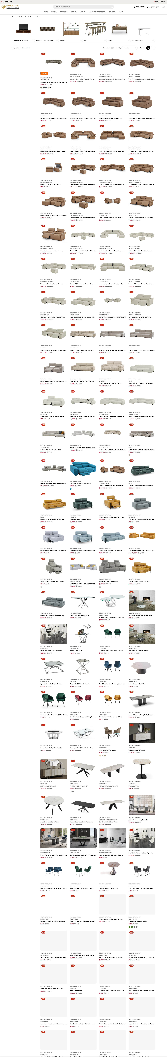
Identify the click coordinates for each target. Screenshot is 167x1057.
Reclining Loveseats (135, 116)
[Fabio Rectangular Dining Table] (83, 600)
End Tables (73, 681)
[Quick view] (65, 56)
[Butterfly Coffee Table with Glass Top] (83, 733)
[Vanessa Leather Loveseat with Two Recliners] (142, 300)
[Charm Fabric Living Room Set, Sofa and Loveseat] (83, 567)
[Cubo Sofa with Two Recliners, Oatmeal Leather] (83, 366)
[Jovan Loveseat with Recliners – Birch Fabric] (53, 400)
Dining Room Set (45, 852)
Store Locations (160, 1)
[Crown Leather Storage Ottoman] (53, 167)
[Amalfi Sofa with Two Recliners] (112, 567)
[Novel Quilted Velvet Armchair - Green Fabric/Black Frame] (132, 927)
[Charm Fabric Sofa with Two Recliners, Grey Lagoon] (53, 600)
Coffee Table (103, 886)
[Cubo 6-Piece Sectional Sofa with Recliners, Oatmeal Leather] (112, 433)
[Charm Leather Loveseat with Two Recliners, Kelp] (83, 502)
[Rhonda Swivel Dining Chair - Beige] (100, 755)
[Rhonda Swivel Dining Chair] (112, 733)
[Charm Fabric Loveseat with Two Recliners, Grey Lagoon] (142, 502)
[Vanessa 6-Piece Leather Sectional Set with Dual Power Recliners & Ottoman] (53, 267)
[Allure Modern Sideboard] (53, 769)
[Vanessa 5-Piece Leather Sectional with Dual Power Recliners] (83, 267)
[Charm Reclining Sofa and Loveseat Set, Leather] (142, 536)
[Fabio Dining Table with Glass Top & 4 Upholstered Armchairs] (112, 838)
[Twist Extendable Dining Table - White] (71, 791)
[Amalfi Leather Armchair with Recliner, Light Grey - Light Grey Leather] (41, 587)
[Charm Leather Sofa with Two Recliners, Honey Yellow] (53, 502)
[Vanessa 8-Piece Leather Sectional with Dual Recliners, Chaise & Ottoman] (142, 234)
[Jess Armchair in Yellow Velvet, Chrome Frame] (83, 1007)
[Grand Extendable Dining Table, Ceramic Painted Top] (142, 700)
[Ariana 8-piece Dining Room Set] (142, 805)
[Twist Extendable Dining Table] (83, 769)
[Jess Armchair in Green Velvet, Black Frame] (53, 700)
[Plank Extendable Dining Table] (112, 769)
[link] (23, 31)
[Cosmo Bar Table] (142, 769)
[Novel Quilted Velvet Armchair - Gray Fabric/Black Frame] (137, 927)
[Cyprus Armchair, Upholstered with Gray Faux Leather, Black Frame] (142, 871)
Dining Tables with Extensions (108, 819)
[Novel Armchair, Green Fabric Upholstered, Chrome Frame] (83, 871)
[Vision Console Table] (83, 1040)
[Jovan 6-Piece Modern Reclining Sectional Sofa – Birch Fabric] (83, 400)
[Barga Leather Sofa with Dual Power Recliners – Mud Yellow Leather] (112, 101)
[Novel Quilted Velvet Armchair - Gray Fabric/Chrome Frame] (134, 927)
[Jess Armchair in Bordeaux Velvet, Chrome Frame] (53, 1007)
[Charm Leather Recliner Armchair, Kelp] (112, 904)
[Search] (111, 7)
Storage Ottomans (46, 182)
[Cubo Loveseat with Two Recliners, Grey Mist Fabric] (53, 366)
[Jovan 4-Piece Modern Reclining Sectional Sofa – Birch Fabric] (112, 400)
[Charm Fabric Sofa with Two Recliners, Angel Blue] (112, 536)
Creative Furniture (46, 77)
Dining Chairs (103, 648)
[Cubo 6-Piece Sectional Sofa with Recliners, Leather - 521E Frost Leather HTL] (48, 87)
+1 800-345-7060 (7, 2)
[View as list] (153, 48)
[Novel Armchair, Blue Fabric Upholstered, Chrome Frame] (53, 871)
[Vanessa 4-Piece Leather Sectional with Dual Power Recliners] (53, 300)
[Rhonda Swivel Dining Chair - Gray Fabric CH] (102, 755)
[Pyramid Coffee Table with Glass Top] (53, 667)
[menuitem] (46, 12)
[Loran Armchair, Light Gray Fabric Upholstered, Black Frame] (112, 1040)
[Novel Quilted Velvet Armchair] (142, 904)
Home (13, 17)
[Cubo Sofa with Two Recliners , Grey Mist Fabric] (142, 333)
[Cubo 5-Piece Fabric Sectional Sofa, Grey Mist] (112, 333)
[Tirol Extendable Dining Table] (112, 805)
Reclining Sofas (104, 116)
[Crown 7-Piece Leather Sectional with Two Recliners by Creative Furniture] (112, 167)
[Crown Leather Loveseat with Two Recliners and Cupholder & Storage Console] (53, 234)
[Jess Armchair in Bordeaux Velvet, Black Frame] (83, 700)
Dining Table (44, 648)
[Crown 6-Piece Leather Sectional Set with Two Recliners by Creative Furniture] (83, 201)
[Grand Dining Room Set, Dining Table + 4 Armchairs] (53, 838)
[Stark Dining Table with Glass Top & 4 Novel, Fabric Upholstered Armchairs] (142, 838)
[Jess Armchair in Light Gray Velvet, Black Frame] (142, 974)
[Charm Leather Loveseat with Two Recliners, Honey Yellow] (142, 567)
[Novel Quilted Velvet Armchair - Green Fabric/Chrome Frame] (129, 927)
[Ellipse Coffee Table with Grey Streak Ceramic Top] (112, 941)
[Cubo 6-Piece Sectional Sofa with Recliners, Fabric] (142, 433)
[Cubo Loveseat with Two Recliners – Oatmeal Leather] (112, 366)
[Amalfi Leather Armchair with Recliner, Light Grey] (53, 567)
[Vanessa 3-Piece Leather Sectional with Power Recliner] (83, 300)
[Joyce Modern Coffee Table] (142, 667)
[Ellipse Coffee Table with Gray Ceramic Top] (142, 941)
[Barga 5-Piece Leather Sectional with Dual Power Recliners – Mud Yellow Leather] (53, 101)
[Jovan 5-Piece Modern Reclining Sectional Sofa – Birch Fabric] (142, 400)
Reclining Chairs (104, 215)
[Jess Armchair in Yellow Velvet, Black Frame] (112, 700)
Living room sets (45, 149)
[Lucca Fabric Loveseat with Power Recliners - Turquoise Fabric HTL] (71, 489)
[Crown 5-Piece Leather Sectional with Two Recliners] (142, 134)
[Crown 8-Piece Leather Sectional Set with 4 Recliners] (83, 167)
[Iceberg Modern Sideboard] (142, 733)
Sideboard (132, 747)
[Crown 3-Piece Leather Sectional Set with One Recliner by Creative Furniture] (53, 201)
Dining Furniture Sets (105, 852)
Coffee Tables (103, 615)
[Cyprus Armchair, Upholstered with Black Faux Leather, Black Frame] (112, 1007)
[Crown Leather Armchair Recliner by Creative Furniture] (112, 201)
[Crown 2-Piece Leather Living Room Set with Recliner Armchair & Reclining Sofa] (112, 469)
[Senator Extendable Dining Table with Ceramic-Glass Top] (83, 805)
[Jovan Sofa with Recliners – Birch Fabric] (142, 366)
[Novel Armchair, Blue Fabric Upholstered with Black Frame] (112, 667)
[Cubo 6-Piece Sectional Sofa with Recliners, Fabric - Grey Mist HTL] (129, 455)
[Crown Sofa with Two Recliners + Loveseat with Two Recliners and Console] (53, 134)
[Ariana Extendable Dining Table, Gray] (53, 974)
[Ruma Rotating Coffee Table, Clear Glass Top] (112, 600)
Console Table (74, 648)
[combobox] (83, 7)
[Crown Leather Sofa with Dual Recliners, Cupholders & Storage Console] (142, 201)
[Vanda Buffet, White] (83, 974)
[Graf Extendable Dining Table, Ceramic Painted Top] (53, 1040)
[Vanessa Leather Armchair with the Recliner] (112, 300)
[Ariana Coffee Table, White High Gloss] (53, 733)
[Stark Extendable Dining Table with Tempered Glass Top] (53, 634)
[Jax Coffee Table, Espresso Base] (142, 634)
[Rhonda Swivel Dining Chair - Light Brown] (105, 755)
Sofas (130, 348)
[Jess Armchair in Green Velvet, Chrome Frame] (112, 634)
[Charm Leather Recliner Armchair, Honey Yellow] (112, 502)
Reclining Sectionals (76, 76)
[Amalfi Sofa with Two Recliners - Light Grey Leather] (100, 587)
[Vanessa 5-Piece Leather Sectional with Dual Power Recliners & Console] (142, 267)
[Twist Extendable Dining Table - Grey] (73, 791)
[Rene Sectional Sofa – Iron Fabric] (53, 433)
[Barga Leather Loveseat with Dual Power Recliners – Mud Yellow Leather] (142, 101)
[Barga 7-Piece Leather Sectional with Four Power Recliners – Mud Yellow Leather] (112, 62)
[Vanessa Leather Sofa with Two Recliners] (53, 333)
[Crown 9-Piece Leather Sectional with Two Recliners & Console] (83, 134)
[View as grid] (148, 48)
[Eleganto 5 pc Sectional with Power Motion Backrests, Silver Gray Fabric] (83, 433)
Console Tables (74, 1054)
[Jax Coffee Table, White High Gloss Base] (142, 600)
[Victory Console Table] (83, 634)
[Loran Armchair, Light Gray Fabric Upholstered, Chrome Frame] (142, 1040)
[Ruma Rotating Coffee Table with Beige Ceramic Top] (83, 941)
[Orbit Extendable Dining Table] (53, 805)
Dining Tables (74, 783)
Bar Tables (132, 783)
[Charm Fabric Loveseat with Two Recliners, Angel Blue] (83, 536)
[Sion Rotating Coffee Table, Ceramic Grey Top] (53, 941)
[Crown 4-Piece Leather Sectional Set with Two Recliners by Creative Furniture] (142, 167)
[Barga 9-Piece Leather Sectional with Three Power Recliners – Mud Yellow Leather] (83, 62)
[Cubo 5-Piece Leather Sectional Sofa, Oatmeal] (83, 333)
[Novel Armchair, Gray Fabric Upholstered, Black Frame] (53, 904)
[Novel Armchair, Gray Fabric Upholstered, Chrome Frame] (83, 904)
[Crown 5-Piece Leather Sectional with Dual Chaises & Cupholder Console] (112, 134)
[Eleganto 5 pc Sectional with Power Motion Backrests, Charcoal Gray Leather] (53, 469)
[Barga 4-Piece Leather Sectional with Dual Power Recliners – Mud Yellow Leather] (83, 101)
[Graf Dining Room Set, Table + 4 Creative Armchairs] (83, 838)
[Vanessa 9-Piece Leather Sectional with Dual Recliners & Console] (112, 234)
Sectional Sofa (44, 79)
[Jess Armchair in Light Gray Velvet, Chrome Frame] (112, 974)
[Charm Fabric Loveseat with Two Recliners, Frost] (53, 536)
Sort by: (118, 48)
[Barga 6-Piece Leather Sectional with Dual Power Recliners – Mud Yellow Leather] (142, 62)
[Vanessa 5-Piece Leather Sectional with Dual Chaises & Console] (112, 267)
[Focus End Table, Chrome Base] (112, 871)
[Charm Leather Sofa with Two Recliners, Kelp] (142, 469)
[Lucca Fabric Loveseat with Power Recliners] (83, 469)
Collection (20, 17)
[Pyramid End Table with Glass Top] (83, 667)
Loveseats (102, 381)
